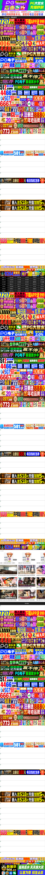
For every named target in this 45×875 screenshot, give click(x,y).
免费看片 (11, 288)
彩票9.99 (34, 284)
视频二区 (4, 279)
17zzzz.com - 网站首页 (10, 17)
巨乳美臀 (27, 279)
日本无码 (27, 277)
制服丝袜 (42, 279)
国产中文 (11, 290)
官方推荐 (4, 284)
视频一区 (4, 277)
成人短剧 (27, 290)
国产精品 (11, 277)
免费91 (19, 288)
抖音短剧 (11, 286)
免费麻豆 (34, 288)
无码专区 (4, 288)
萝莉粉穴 (42, 288)
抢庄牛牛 (19, 284)
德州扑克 (27, 284)
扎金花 (42, 284)
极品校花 (34, 290)
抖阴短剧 (42, 290)
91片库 (34, 286)
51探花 (27, 286)
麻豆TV (19, 286)
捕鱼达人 (11, 284)
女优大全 (42, 286)
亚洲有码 (34, 277)
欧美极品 (42, 277)
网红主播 (19, 277)
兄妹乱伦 (19, 290)
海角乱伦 (27, 288)
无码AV (3, 286)
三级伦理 (11, 279)
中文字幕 (19, 279)
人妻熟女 (34, 279)
